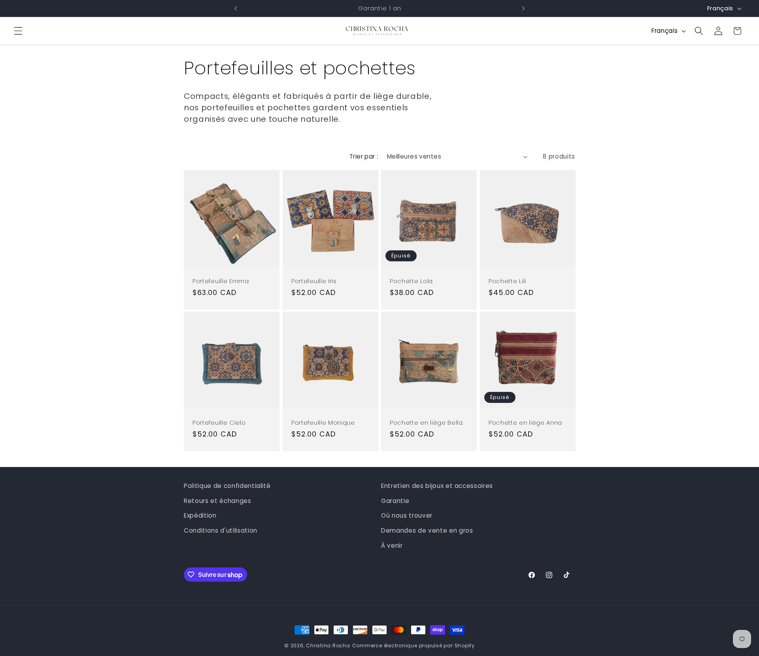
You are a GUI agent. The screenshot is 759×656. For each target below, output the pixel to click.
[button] (18, 30)
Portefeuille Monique (323, 422)
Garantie (395, 501)
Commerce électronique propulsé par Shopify (413, 645)
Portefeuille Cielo (219, 422)
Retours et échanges (217, 501)
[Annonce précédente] (235, 8)
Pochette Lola (411, 281)
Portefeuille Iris (314, 281)
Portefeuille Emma (221, 281)
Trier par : (363, 156)
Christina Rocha (328, 645)
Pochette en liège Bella (426, 422)
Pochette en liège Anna (525, 422)
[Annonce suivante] (523, 8)
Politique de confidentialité (227, 486)
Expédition (200, 515)
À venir (392, 545)
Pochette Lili (507, 281)
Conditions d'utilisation (220, 530)
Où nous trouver (406, 515)
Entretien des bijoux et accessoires (437, 486)
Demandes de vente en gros (427, 530)
